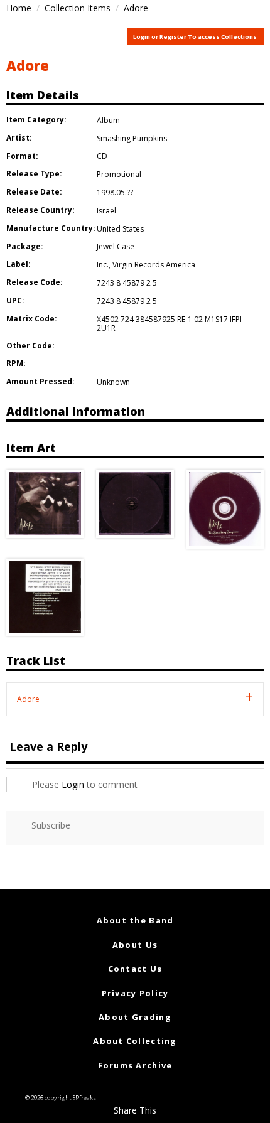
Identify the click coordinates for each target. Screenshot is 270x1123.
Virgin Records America (153, 264)
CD (102, 156)
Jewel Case (115, 246)
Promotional (119, 174)
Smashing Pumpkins (132, 138)
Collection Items (78, 8)
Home (18, 8)
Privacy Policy (135, 993)
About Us (135, 944)
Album (108, 120)
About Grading (135, 1017)
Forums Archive (135, 1065)
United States (120, 228)
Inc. (103, 264)
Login (73, 784)
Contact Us (135, 968)
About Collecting (134, 1040)
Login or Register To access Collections (195, 37)
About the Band (135, 920)
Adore (27, 65)
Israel (106, 210)
